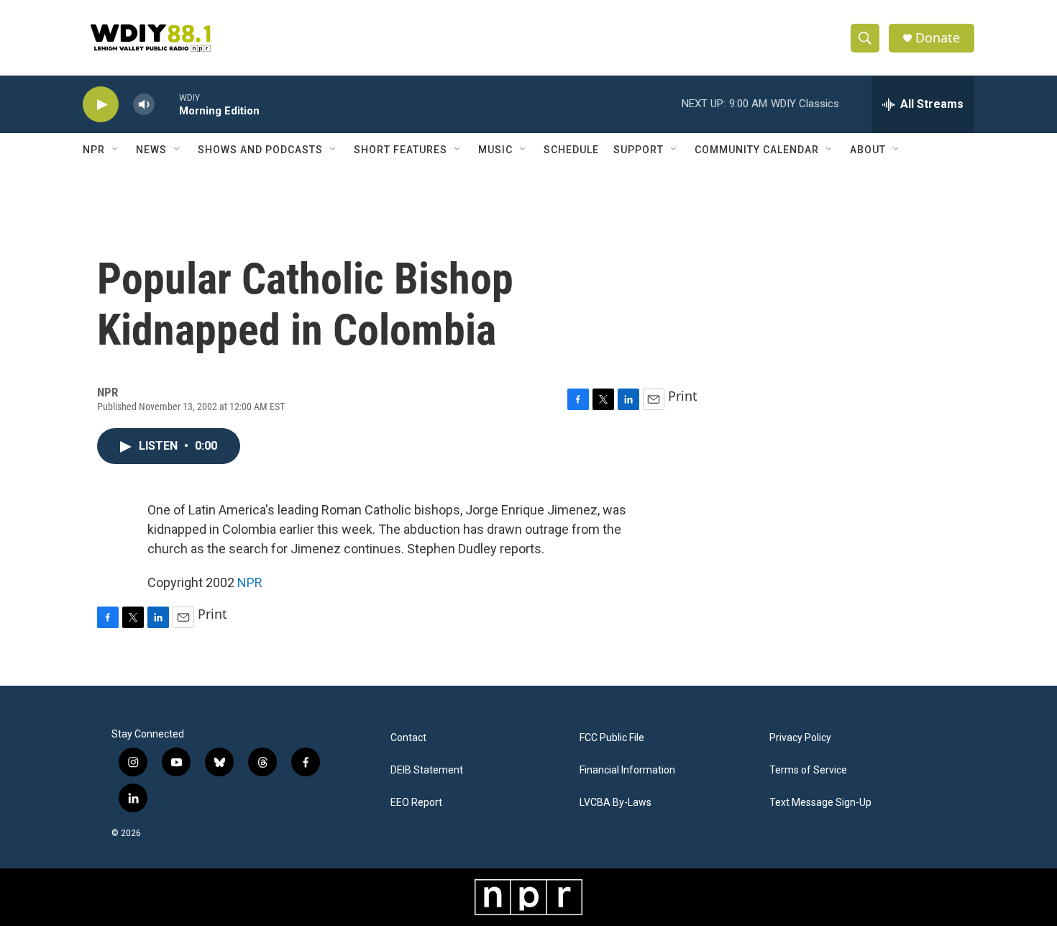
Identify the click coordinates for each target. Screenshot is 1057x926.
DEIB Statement (426, 770)
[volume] (144, 104)
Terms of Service (808, 770)
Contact (408, 737)
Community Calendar (757, 149)
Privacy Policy (800, 737)
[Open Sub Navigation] (116, 149)
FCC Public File (612, 737)
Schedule (571, 149)
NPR (94, 149)
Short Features (400, 149)
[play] (100, 104)
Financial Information (627, 770)
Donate (937, 37)
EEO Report (416, 802)
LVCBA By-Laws (615, 802)
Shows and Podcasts (260, 149)
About (868, 149)
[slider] (167, 104)
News (151, 149)
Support (638, 149)
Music (495, 149)
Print (682, 395)
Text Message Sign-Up (820, 802)
